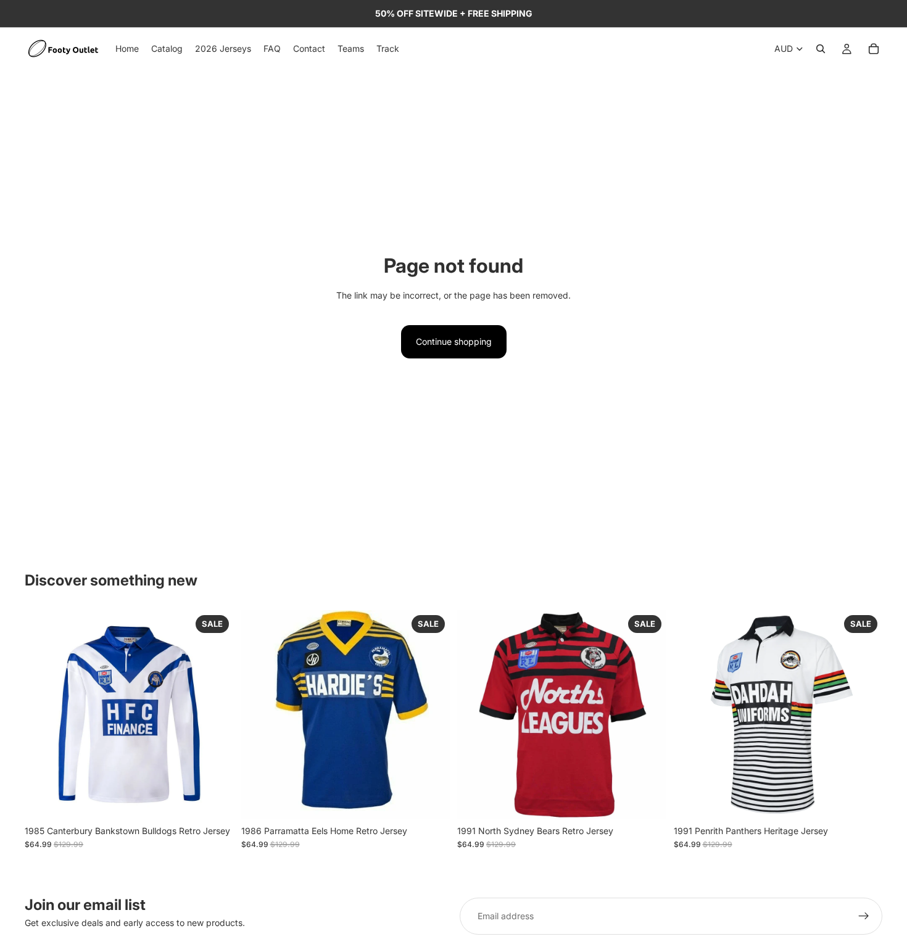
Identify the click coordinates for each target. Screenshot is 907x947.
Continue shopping (454, 341)
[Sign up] (864, 916)
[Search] (820, 48)
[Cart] (873, 48)
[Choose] (215, 800)
